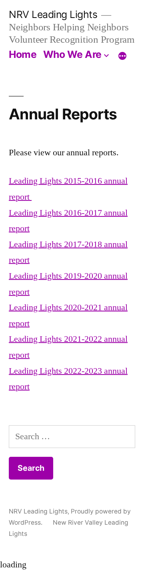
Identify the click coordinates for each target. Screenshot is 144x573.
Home (22, 54)
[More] (122, 56)
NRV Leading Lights (53, 14)
